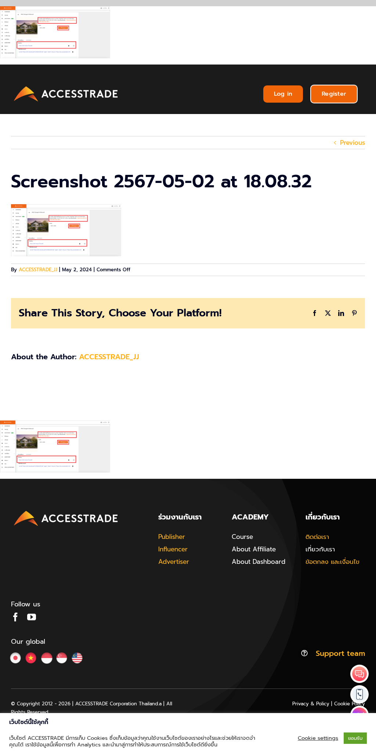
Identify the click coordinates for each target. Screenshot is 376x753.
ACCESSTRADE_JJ (38, 269)
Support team (340, 653)
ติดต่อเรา (317, 536)
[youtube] (31, 617)
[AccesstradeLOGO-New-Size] (66, 86)
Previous (352, 142)
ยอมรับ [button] (355, 738)
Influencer (173, 549)
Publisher (171, 536)
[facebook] (15, 617)
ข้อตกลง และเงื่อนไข (332, 561)
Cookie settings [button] (318, 738)
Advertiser (173, 561)
